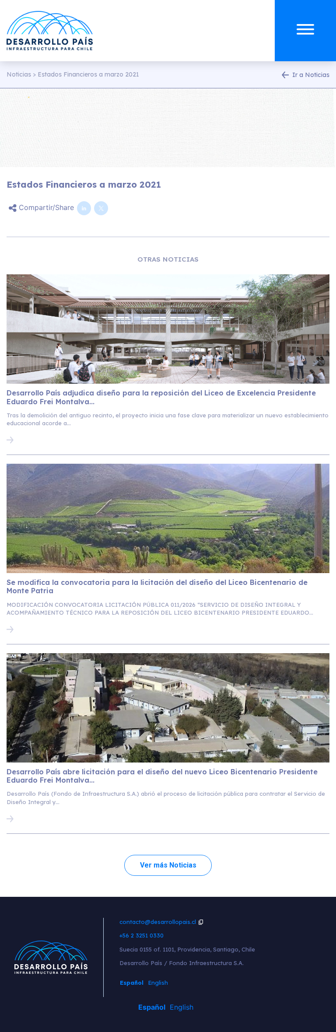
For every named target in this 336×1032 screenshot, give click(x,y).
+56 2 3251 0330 (141, 935)
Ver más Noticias (168, 865)
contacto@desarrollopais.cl (157, 921)
